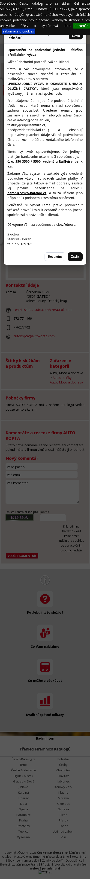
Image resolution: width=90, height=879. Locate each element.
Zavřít (76, 35)
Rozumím (81, 25)
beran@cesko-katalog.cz (26, 193)
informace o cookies (18, 31)
